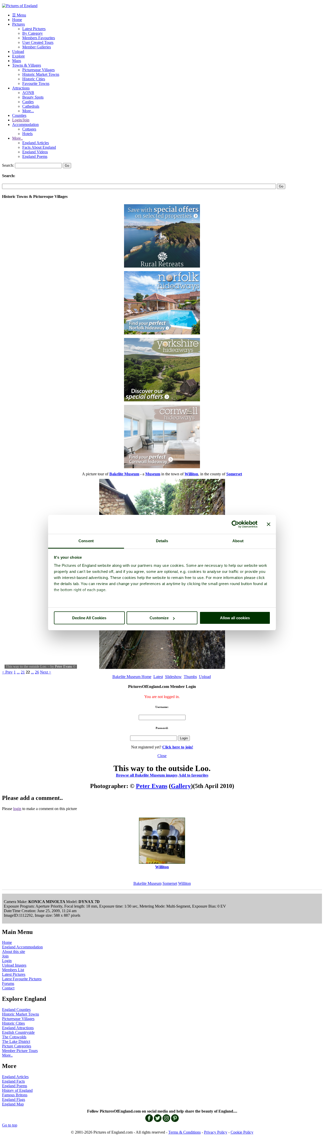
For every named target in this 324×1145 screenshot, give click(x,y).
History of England (17, 1090)
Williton (184, 883)
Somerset (170, 883)
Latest (158, 676)
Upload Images (14, 965)
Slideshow (173, 676)
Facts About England (39, 147)
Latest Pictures (34, 29)
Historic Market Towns (40, 74)
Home (17, 19)
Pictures (18, 24)
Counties (19, 115)
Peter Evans (63, 666)
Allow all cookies (235, 618)
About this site (13, 951)
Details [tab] (162, 541)
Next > (45, 672)
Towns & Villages (26, 65)
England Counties (16, 1009)
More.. (17, 138)
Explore (18, 56)
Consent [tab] (86, 541)
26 (37, 672)
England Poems (34, 156)
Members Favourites (38, 38)
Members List (13, 970)
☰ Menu (19, 15)
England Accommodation (22, 947)
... (18, 672)
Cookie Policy (242, 1132)
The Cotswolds (14, 1037)
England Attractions (18, 1028)
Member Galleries (36, 47)
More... (28, 111)
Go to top (9, 1125)
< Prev (7, 672)
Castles (28, 102)
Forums (8, 983)
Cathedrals (30, 106)
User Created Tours (37, 42)
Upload (18, 51)
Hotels (27, 134)
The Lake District (16, 1041)
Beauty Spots (33, 97)
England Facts (13, 1081)
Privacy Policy (215, 1132)
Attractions (21, 88)
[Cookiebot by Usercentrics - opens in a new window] (235, 524)
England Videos (35, 152)
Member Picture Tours (20, 1050)
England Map (13, 1104)
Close (162, 756)
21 (23, 672)
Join (5, 956)
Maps (16, 61)
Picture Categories (16, 1046)
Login (7, 961)
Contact (8, 988)
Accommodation (25, 124)
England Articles (35, 143)
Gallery (181, 786)
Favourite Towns (35, 83)
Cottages (29, 129)
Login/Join (20, 120)
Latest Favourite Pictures (22, 979)
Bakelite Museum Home (131, 676)
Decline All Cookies (89, 618)
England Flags (13, 1099)
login (17, 808)
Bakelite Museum (147, 883)
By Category (32, 33)
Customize (159, 618)
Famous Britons (14, 1095)
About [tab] (238, 541)
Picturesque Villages (38, 70)
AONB (28, 92)
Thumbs (190, 676)
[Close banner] (268, 524)
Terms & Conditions (184, 1132)
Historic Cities (33, 79)
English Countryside (18, 1032)
